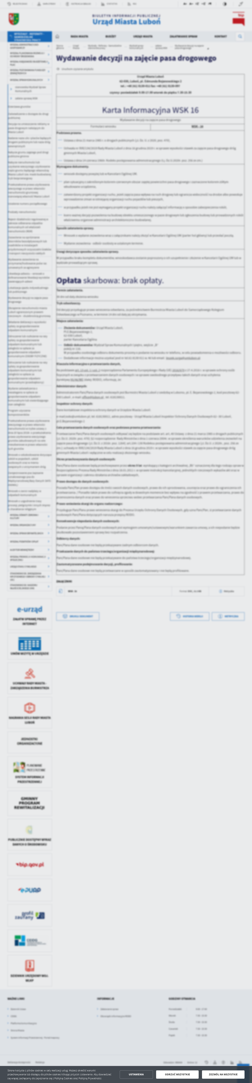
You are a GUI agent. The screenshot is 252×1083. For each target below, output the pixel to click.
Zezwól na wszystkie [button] (223, 1074)
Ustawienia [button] (136, 1074)
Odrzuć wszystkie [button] (177, 1074)
